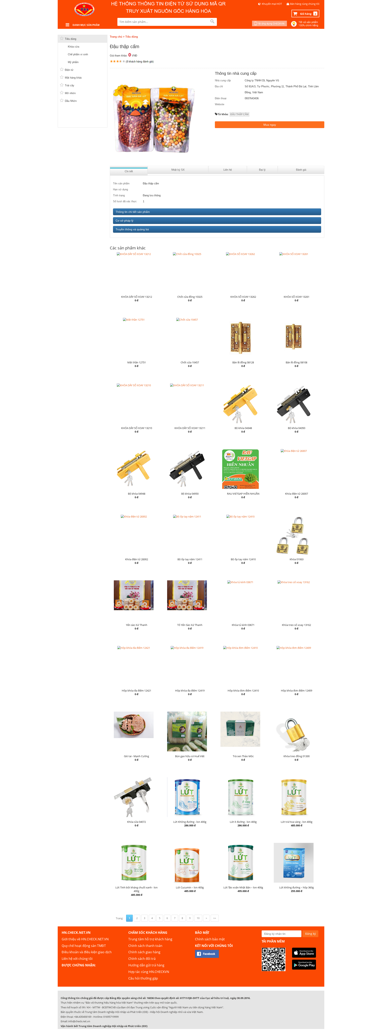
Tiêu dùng (131, 36)
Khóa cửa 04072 (136, 822)
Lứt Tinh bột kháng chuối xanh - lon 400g (136, 889)
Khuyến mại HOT (272, 4)
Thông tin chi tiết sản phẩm (133, 211)
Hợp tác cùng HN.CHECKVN (148, 972)
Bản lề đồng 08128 (243, 362)
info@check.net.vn (79, 1021)
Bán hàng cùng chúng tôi (304, 4)
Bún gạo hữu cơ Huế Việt (190, 756)
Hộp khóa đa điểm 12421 (136, 690)
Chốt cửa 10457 (190, 362)
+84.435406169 (82, 1016)
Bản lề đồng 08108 (296, 362)
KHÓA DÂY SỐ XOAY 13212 (136, 297)
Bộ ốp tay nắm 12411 (189, 559)
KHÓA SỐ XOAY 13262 (243, 297)
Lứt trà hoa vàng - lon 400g (296, 822)
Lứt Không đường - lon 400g (189, 822)
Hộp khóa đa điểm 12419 (190, 690)
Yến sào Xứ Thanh (136, 625)
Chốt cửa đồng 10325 (189, 297)
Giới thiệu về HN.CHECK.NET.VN (85, 939)
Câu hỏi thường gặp (143, 978)
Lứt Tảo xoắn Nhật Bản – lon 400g (243, 887)
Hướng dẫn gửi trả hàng (146, 965)
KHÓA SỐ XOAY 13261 (296, 297)
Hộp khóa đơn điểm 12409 (296, 690)
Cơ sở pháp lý (124, 220)
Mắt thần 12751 (136, 362)
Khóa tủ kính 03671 (243, 625)
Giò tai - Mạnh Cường (136, 756)
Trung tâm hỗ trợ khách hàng (150, 939)
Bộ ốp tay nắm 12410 (243, 559)
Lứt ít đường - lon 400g (243, 822)
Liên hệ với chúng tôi (77, 958)
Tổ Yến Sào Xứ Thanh (189, 625)
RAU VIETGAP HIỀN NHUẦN (243, 493)
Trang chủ (116, 36)
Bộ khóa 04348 (243, 428)
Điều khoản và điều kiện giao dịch (87, 952)
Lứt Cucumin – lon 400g (190, 887)
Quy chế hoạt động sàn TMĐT (84, 946)
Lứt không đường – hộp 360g (296, 887)
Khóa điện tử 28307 (296, 493)
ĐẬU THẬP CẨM (239, 114)
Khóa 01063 (296, 559)
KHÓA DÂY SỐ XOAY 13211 (189, 428)
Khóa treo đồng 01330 (297, 756)
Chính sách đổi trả (142, 958)
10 (198, 918)
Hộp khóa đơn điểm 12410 (243, 690)
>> (214, 918)
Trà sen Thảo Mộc (243, 756)
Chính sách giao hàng (144, 952)
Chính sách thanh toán (145, 946)
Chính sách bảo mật (210, 939)
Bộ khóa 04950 (190, 493)
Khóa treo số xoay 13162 (296, 625)
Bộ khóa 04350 (296, 428)
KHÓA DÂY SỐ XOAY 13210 (136, 428)
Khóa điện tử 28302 (136, 559)
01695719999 (111, 1016)
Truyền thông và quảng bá (132, 229)
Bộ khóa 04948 (136, 493)
